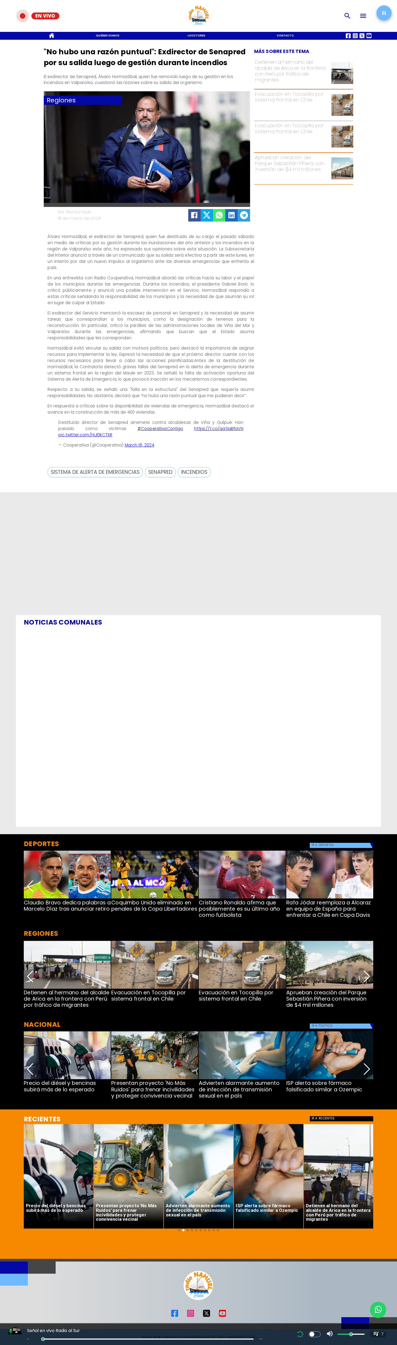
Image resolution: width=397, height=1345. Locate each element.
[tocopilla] (342, 115)
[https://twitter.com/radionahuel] (206, 1316)
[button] (95, 472)
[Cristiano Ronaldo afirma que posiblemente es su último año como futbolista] (242, 898)
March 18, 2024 (139, 445)
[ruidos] (154, 1078)
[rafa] (329, 898)
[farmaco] (329, 1078)
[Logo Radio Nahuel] (198, 26)
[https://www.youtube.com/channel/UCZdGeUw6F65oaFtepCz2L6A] (222, 1316)
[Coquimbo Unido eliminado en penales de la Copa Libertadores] (154, 898)
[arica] (342, 83)
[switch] (315, 1334)
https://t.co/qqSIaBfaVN (218, 428)
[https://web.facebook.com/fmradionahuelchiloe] (175, 1316)
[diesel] (67, 1078)
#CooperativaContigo (160, 428)
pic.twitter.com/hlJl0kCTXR (85, 435)
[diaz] (67, 898)
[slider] (43, 1339)
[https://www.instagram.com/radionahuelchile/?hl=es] (190, 1316)
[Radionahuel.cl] (347, 16)
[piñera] (342, 179)
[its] (242, 1078)
